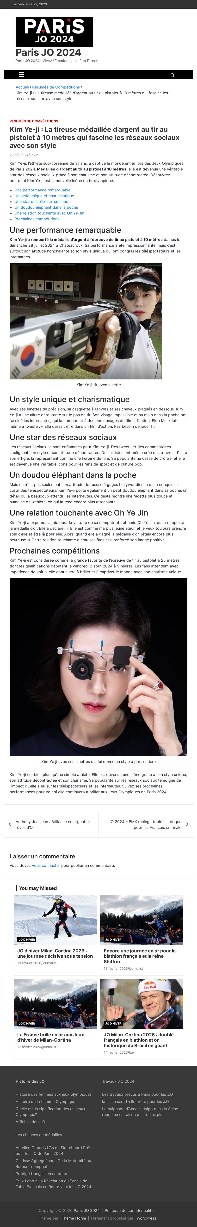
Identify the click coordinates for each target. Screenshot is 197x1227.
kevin (34, 155)
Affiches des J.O (30, 1121)
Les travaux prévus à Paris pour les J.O (137, 1094)
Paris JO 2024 (48, 52)
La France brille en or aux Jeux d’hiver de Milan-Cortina (50, 1037)
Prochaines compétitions (36, 218)
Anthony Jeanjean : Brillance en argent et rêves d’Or (53, 824)
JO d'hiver (27, 939)
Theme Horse (74, 1218)
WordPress (146, 1218)
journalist (49, 963)
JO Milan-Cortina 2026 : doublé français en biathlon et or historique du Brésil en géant (139, 1040)
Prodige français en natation (41, 1173)
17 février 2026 (29, 1047)
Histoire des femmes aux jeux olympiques (54, 1094)
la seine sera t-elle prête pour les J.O (135, 1101)
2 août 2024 (19, 155)
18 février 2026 (116, 968)
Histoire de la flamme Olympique (45, 1101)
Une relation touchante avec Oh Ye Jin (49, 213)
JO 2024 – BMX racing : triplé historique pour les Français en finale (145, 824)
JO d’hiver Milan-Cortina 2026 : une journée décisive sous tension (55, 953)
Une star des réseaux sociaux (41, 201)
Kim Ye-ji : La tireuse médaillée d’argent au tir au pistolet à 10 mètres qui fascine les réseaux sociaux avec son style (94, 137)
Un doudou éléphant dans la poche (46, 207)
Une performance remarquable (42, 190)
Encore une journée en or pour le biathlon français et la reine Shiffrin (140, 956)
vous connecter (46, 865)
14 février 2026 (116, 1052)
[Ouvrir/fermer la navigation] (21, 74)
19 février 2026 (29, 963)
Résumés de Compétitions (34, 121)
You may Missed (38, 888)
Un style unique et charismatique (44, 195)
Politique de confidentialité (129, 1210)
